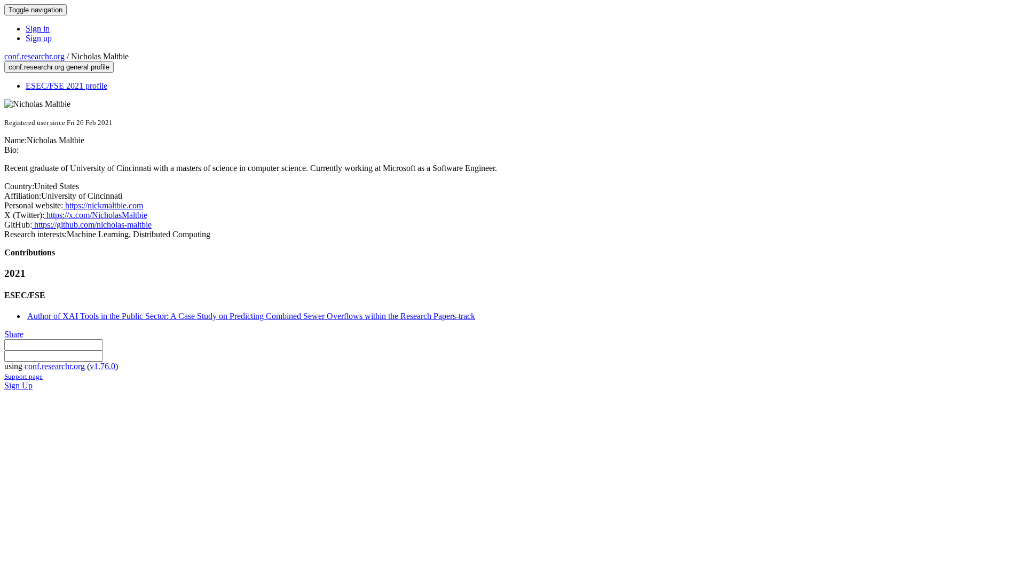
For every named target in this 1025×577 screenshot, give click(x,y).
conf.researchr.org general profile (59, 67)
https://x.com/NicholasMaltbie (95, 215)
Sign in (38, 28)
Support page (23, 376)
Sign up (39, 38)
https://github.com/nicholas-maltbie (92, 224)
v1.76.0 (102, 366)
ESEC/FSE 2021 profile (66, 85)
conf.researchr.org (34, 56)
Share (13, 334)
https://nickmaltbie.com (103, 205)
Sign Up (18, 385)
